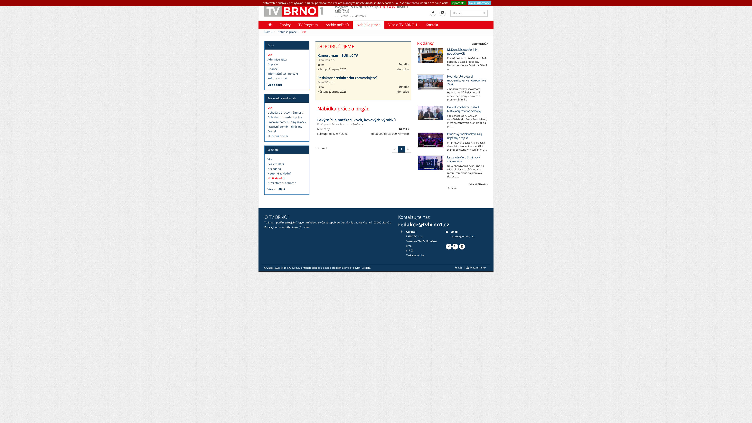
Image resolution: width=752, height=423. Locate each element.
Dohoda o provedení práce (285, 117)
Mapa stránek (477, 267)
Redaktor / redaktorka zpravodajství (347, 77)
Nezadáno (274, 169)
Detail (403, 64)
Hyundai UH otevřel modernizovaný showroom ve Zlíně (466, 80)
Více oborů (275, 85)
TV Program (308, 24)
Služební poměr (278, 136)
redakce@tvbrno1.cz (463, 236)
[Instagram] (443, 13)
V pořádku (458, 3)
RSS (459, 267)
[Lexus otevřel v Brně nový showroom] (431, 163)
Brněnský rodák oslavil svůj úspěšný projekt (464, 136)
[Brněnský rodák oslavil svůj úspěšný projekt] (431, 140)
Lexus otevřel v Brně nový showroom (463, 159)
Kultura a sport (277, 78)
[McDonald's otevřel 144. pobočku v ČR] (431, 55)
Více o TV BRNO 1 (402, 24)
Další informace (479, 3)
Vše (270, 55)
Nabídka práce (369, 24)
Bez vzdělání (276, 164)
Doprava (273, 64)
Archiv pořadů (337, 24)
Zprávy (285, 24)
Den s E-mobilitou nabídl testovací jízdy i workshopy (464, 109)
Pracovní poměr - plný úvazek (287, 122)
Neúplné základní (279, 173)
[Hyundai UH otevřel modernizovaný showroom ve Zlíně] (431, 82)
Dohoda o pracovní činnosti (285, 112)
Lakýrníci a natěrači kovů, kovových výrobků (356, 120)
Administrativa (277, 59)
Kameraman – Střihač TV (337, 55)
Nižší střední (276, 178)
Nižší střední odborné (282, 183)
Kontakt (432, 24)
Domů (268, 32)
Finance (273, 69)
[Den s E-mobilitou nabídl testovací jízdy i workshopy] (431, 113)
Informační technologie (283, 73)
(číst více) (304, 227)
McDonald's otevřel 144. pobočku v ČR (462, 51)
